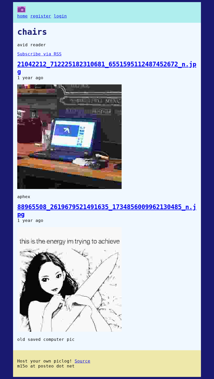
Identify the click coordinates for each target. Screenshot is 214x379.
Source (82, 361)
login (60, 16)
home (22, 16)
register (40, 16)
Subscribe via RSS (39, 53)
